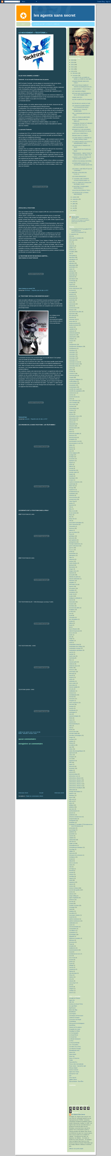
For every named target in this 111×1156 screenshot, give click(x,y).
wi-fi (70, 984)
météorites (72, 681)
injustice (71, 586)
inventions (72, 605)
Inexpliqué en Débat (74, 1031)
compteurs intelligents (75, 379)
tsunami (71, 959)
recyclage (71, 849)
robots (71, 864)
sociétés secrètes (74, 905)
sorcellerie (72, 913)
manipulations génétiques (75, 650)
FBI (70, 507)
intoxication (72, 602)
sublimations (72, 923)
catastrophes (72, 336)
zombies (71, 990)
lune (70, 636)
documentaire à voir (74, 441)
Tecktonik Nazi (23, 417)
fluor (70, 516)
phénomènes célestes (75, 778)
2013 (72, 64)
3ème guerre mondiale (75, 238)
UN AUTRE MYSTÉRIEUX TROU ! (81, 190)
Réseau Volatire (73, 1068)
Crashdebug (72, 1021)
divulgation (72, 439)
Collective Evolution (74, 1017)
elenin (70, 464)
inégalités (71, 582)
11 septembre (72, 234)
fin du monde (72, 513)
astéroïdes (72, 300)
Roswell (71, 870)
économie (71, 458)
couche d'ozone (73, 396)
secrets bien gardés (74, 890)
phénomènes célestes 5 (75, 785)
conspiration (72, 385)
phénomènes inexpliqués (75, 787)
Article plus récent (23, 792)
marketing (71, 658)
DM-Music (27, 290)
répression (72, 853)
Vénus (71, 975)
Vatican (71, 971)
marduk (71, 654)
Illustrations (72, 567)
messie (71, 675)
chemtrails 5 (72, 360)
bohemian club (73, 319)
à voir (70, 244)
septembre (75, 199)
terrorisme (72, 942)
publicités (71, 832)
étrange (71, 487)
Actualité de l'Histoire (74, 998)
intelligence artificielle (74, 598)
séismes (71, 893)
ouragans (71, 756)
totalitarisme (72, 948)
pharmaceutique (73, 774)
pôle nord (71, 799)
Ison (70, 613)
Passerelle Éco (73, 1062)
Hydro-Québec (73, 563)
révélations (72, 857)
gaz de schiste (73, 532)
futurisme (71, 528)
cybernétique (72, 408)
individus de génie (74, 576)
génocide (71, 538)
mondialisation (73, 694)
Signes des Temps (74, 1071)
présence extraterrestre (75, 816)
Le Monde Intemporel (74, 1039)
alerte (70, 261)
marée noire (72, 656)
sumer (71, 924)
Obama (71, 743)
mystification (72, 710)
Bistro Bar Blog (73, 1010)
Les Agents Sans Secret (54, 15)
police (70, 803)
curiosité (71, 406)
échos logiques (73, 453)
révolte (71, 859)
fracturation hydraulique (75, 522)
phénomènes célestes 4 (75, 783)
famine (71, 503)
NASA (70, 718)
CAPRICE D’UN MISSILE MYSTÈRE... (82, 161)
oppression (72, 752)
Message (71, 673)
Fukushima (72, 526)
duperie (71, 449)
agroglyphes (72, 259)
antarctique (72, 275)
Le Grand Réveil (73, 1035)
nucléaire (71, 739)
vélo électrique (73, 973)
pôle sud (71, 801)
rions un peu (72, 862)
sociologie (71, 907)
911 (70, 242)
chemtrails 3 (72, 356)
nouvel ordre (72, 731)
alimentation (72, 265)
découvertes (72, 418)
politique (71, 805)
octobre (75, 197)
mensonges (72, 671)
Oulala (71, 1060)
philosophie (72, 789)
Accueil (41, 792)
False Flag (72, 501)
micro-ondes (72, 683)
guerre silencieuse (74, 545)
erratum (71, 480)
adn (70, 253)
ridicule (71, 861)
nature (71, 720)
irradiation (71, 609)
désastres (72, 425)
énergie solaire (73, 472)
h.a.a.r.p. (71, 549)
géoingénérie (72, 542)
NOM (70, 729)
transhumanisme (73, 950)
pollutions (71, 807)
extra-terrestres (73, 497)
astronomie (72, 304)
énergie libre (72, 470)
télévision (71, 940)
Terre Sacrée (72, 1077)
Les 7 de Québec (73, 1044)
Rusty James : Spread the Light (77, 1066)
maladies (71, 640)
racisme (71, 835)
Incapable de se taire (74, 1029)
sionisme (71, 899)
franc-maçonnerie (74, 524)
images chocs (73, 571)
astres (71, 302)
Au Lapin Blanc (73, 1006)
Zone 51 (71, 992)
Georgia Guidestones (75, 543)
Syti (70, 1075)
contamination (73, 387)
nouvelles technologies (75, 735)
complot (71, 377)
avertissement (73, 307)
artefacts (71, 294)
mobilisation (72, 691)
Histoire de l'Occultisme (75, 1027)
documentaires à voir (74, 443)
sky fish (71, 901)
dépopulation (72, 424)
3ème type (72, 240)
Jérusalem (72, 617)
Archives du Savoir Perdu (76, 1004)
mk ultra (71, 689)
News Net (71, 1056)
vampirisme (72, 969)
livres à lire (72, 633)
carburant (71, 331)
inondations (72, 592)
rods (70, 866)
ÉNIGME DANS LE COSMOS (80, 135)
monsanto (71, 698)
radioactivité (72, 839)
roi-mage (71, 868)
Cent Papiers (72, 1013)
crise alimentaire (73, 400)
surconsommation (74, 926)
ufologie (71, 965)
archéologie (72, 280)
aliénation (25, 733)
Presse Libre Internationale (76, 1064)
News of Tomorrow (74, 1058)
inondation (72, 590)
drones (71, 447)
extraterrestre (73, 499)
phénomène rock (73, 776)
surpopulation (72, 928)
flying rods (72, 518)
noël (70, 727)
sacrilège (71, 876)
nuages (71, 737)
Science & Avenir (73, 1069)
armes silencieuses (74, 288)
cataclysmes (72, 334)
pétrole (71, 772)
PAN (70, 762)
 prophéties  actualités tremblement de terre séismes (80, 230)
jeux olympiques (73, 619)
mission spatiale (73, 687)
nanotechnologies (73, 716)
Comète (71, 371)
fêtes (70, 509)
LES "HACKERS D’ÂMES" (79, 91)
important (71, 572)
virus (70, 979)
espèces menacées (74, 482)
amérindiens (72, 267)
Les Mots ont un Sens (75, 1046)
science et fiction (73, 888)
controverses (72, 393)
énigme (71, 474)
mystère (71, 708)
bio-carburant (72, 315)
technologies (72, 934)
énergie (71, 468)
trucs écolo (72, 957)
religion (71, 851)
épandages (72, 478)
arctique (71, 282)
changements (72, 344)
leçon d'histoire (73, 629)
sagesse (71, 878)
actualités (71, 251)
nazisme (71, 722)
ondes (35, 733)
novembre (75, 75)
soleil (70, 909)
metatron (71, 677)
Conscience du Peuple (75, 1019)
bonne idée (72, 321)
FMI (70, 520)
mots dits (71, 704)
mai (74, 208)
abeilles (71, 247)
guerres (71, 547)
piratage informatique (74, 791)
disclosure (72, 435)
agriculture (72, 257)
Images (71, 569)
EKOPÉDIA (72, 1025)
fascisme (71, 505)
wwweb (71, 986)
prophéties (72, 822)
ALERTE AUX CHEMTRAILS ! (80, 133)
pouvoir (71, 812)
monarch (71, 693)
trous (70, 955)
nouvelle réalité (73, 733)
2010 (72, 71)
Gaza (70, 534)
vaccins (71, 967)
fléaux (70, 514)
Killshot (71, 623)
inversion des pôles (74, 607)
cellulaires (71, 338)
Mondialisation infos (74, 1050)
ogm (70, 747)
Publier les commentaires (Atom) (34, 796)
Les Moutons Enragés (75, 1048)
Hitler (70, 557)
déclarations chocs (74, 416)
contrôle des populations (75, 391)
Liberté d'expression (74, 631)
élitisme (71, 466)
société (71, 903)
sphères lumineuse (74, 919)
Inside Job (72, 594)
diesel (70, 431)
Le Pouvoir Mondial (74, 1042)
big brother (72, 313)
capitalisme (72, 329)
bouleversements (73, 325)
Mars (70, 660)
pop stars (71, 809)
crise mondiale (73, 402)
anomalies (72, 273)
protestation (72, 828)
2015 (72, 60)
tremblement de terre (74, 954)
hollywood (71, 559)
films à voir (72, 511)
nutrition (71, 741)
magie (70, 638)
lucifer (70, 634)
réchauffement (73, 845)
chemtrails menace (74, 363)
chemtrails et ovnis (74, 362)
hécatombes (72, 553)
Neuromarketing (73, 723)
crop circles (72, 404)
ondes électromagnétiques (76, 751)
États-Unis (72, 485)
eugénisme (72, 489)
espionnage (72, 484)
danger (71, 412)
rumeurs (71, 874)
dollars (71, 445)
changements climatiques (76, 346)
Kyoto (70, 625)
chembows (72, 350)
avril (74, 210)
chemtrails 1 (72, 352)
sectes (71, 892)
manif (70, 642)
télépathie (71, 936)
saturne (71, 884)
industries (71, 580)
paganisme (72, 760)
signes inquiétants (74, 897)
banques (71, 309)
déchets (71, 414)
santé (70, 880)
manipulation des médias (75, 646)
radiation (71, 837)
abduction (71, 246)
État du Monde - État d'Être (76, 1081)
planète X (71, 793)
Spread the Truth (73, 1073)
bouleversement (73, 323)
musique (31, 733)
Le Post (71, 1040)
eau (70, 451)
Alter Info (71, 1002)
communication (73, 375)
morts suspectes (73, 702)
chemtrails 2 (72, 354)
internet (71, 600)
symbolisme (72, 932)
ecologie (71, 455)
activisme (71, 249)
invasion (71, 603)
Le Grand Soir (73, 1037)
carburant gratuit (73, 333)
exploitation (72, 493)
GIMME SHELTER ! (77, 97)
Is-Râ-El (71, 611)
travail (70, 952)
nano (70, 714)
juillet (74, 203)
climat (70, 369)
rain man (71, 841)
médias (71, 667)
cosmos (71, 394)
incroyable (72, 574)
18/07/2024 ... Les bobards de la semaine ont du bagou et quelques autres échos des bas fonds (80, 220)
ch (70, 342)
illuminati (71, 565)
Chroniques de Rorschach (76, 1015)
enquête (71, 476)
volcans (71, 981)
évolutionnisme (73, 491)
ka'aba (71, 621)
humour (71, 561)
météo (71, 679)
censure (71, 340)
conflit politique (73, 381)
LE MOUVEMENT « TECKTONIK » (81, 89)
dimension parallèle (74, 433)
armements (72, 286)
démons (71, 422)
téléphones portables (74, 938)
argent (71, 284)
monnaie (71, 696)
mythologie (72, 712)
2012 (72, 67)
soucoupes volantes (74, 915)
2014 (72, 62)
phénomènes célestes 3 (75, 781)
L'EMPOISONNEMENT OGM (80, 127)
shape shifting (73, 895)
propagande (72, 820)
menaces (71, 669)
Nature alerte (75, 217)
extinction (71, 495)
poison (71, 797)
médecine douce (73, 665)
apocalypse (72, 278)
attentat (71, 305)
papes (71, 764)
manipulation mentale (74, 648)
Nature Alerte (72, 1054)
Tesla (70, 944)
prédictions (72, 814)
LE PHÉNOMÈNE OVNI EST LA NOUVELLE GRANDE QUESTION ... (82, 165)
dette (70, 429)
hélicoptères (72, 555)
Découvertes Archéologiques (76, 1023)
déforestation (72, 420)
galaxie (71, 530)
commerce (72, 373)
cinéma (71, 367)
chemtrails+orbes (73, 365)
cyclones (71, 410)
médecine (71, 664)
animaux (71, 271)
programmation (73, 818)
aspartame (72, 296)
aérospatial (72, 255)
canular (71, 327)
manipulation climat (74, 644)
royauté (71, 872)
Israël (70, 615)
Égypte (71, 462)
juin (74, 206)
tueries (71, 961)
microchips (72, 685)
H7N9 (70, 551)
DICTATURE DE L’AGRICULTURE (81, 103)
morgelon (71, 700)
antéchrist (71, 276)
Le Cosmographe (73, 1033)
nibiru (70, 725)
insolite (71, 596)
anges (71, 269)
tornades (71, 946)
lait (70, 627)
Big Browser (72, 1008)
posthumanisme (73, 811)
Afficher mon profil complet (76, 1148)
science (71, 886)
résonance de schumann (75, 855)
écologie (71, 456)
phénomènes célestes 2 (75, 780)
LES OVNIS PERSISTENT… (79, 176)
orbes (70, 754)
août (74, 201)
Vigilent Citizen (73, 1079)
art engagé (72, 292)
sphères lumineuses (74, 921)
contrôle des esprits (74, 389)
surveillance (72, 930)
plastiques (72, 795)
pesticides (72, 768)
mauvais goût (72, 662)
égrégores (72, 460)
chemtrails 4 (72, 358)
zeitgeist (71, 988)
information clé (73, 584)
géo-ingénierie (73, 540)
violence (71, 977)
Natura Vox (72, 1052)
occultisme (72, 745)
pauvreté (71, 766)
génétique (71, 536)
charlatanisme (73, 348)
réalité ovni (72, 843)
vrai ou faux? (72, 983)
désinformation (73, 427)
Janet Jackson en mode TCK (27, 288)
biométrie (71, 317)
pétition (71, 770)
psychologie (72, 830)
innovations (72, 588)
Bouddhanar (72, 1011)
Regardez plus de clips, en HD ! (40, 290)
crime (70, 398)
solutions (71, 911)
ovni (70, 758)
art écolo (71, 290)
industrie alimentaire (74, 578)
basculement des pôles (75, 311)
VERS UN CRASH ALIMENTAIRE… (81, 117)
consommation (73, 383)
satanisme (72, 882)
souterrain (72, 917)
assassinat (72, 298)
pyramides (72, 833)
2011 (72, 69)
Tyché (71, 963)
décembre (75, 73)
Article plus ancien (59, 792)
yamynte (27, 419)
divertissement (73, 437)
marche (71, 652)
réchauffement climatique (75, 847)
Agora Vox (72, 1000)
